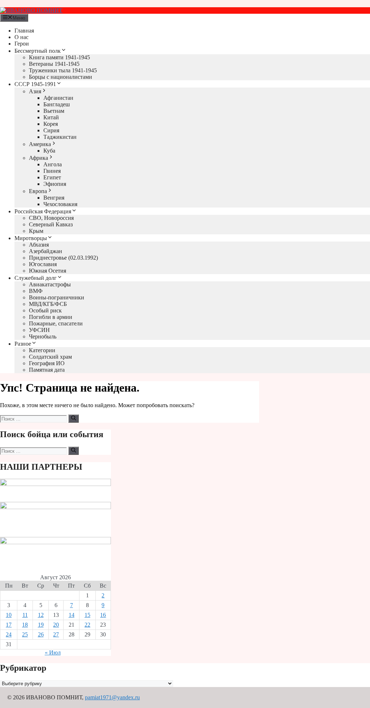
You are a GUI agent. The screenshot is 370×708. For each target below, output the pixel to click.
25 (25, 634)
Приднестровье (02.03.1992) (63, 258)
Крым (36, 231)
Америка (40, 144)
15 (87, 615)
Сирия (51, 130)
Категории (42, 350)
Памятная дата (47, 370)
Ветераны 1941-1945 (54, 64)
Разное (22, 344)
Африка (38, 158)
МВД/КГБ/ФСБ (48, 304)
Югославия (43, 264)
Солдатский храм (50, 357)
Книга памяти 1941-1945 (59, 57)
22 (87, 625)
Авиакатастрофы (50, 284)
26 (41, 634)
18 (25, 625)
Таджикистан (60, 137)
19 (41, 625)
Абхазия (39, 245)
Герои (21, 43)
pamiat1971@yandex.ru (112, 697)
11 (25, 615)
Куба (49, 151)
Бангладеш (56, 104)
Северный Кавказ (51, 224)
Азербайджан (45, 251)
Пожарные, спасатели (56, 323)
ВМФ (36, 291)
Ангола (52, 164)
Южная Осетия (47, 271)
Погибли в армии (50, 317)
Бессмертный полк (37, 51)
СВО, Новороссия (51, 218)
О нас (21, 37)
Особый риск (45, 310)
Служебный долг (35, 278)
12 (41, 615)
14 (71, 615)
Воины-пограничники (56, 297)
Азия (35, 91)
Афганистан (58, 98)
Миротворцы (30, 238)
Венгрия (53, 198)
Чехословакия (60, 204)
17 (9, 625)
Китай (51, 117)
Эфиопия (54, 184)
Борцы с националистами (60, 77)
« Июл (53, 652)
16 (103, 615)
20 (56, 625)
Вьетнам (53, 111)
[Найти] (73, 418)
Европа (38, 191)
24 (9, 634)
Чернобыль (42, 336)
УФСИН (39, 330)
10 (9, 615)
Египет (52, 177)
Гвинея (52, 171)
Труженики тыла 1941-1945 (63, 70)
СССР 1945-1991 (35, 84)
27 (56, 634)
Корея (50, 124)
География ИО (47, 363)
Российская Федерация (42, 211)
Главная (24, 30)
